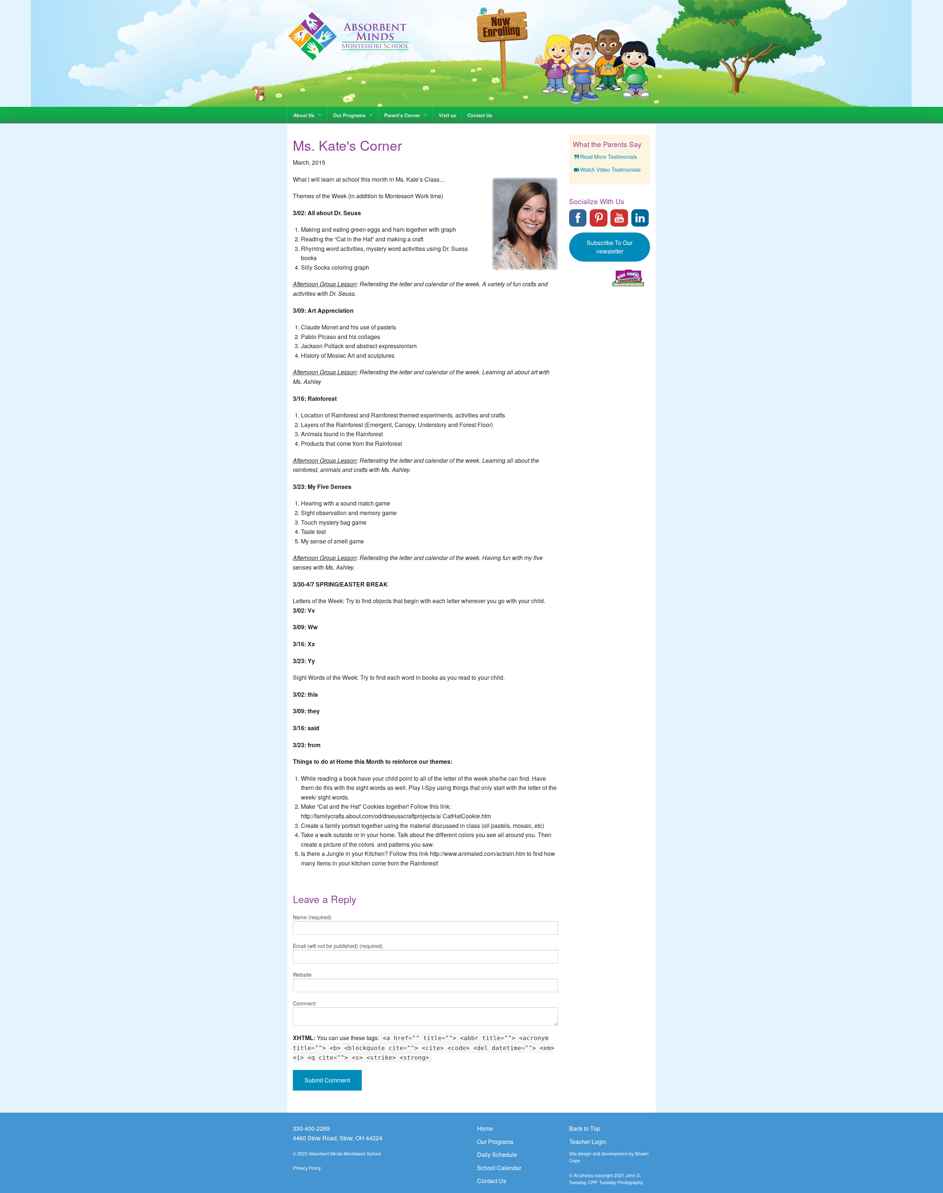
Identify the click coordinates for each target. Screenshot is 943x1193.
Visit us (447, 115)
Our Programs (349, 115)
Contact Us (479, 115)
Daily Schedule (497, 1154)
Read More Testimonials (608, 156)
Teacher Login (587, 1141)
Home (485, 1128)
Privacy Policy (307, 1168)
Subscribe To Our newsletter (609, 246)
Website (302, 974)
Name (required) (312, 917)
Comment (304, 1003)
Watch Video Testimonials (610, 169)
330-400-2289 (311, 1128)
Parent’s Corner (402, 115)
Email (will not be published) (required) (338, 945)
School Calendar (499, 1168)
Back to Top (584, 1128)
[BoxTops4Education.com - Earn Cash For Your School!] (628, 278)
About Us (303, 115)
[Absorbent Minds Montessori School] (348, 35)
